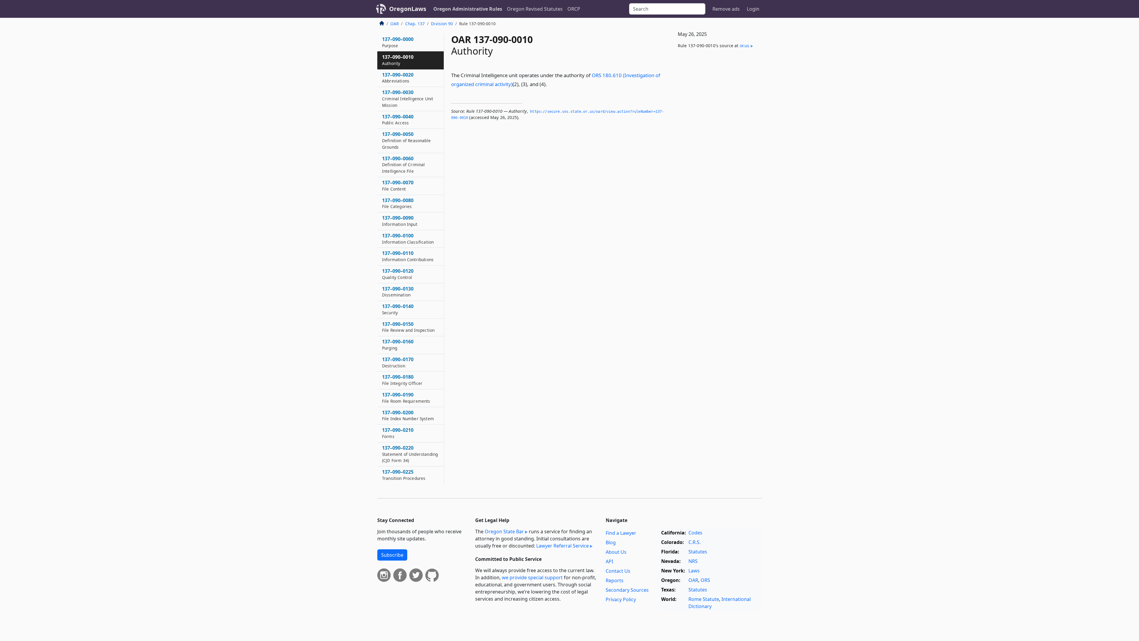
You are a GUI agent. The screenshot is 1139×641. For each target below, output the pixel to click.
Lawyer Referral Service (562, 545)
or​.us (745, 45)
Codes (695, 532)
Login (753, 9)
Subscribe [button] (392, 555)
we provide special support (532, 577)
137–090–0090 (399, 221)
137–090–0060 (403, 164)
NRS (693, 561)
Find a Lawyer (621, 533)
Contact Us (618, 571)
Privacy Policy (621, 599)
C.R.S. (694, 542)
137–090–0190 (406, 397)
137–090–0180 (402, 380)
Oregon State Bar (504, 531)
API (609, 561)
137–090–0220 (410, 454)
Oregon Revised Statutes (535, 9)
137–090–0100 (408, 238)
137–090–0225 (403, 475)
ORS (705, 580)
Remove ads (726, 9)
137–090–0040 (397, 119)
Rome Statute (703, 599)
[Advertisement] (717, 152)
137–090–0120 (397, 274)
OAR (394, 23)
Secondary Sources (627, 590)
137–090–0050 (406, 140)
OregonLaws (407, 9)
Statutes (697, 551)
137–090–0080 (397, 203)
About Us (616, 552)
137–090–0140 (397, 309)
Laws (694, 570)
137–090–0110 (408, 256)
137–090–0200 (408, 415)
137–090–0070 (397, 185)
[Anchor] (550, 83)
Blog (611, 542)
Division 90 (442, 23)
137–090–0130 (397, 291)
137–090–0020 (397, 78)
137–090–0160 (397, 344)
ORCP (573, 9)
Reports (614, 580)
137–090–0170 (397, 362)
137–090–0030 (407, 98)
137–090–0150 (408, 327)
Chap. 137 (415, 23)
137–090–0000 (397, 42)
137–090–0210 (397, 433)
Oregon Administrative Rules (467, 9)
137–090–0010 (397, 60)
